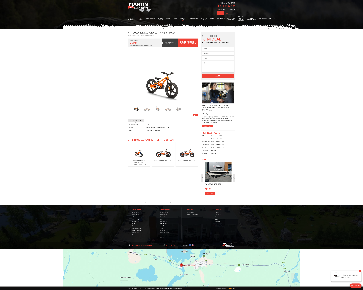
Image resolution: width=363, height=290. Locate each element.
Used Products (165, 209)
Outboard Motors (137, 228)
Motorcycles (135, 212)
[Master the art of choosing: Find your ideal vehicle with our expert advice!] (218, 93)
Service (190, 209)
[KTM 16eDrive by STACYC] (163, 150)
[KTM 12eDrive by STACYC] (187, 150)
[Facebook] (190, 245)
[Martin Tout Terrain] (139, 7)
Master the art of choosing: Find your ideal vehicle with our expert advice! (216, 107)
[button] (131, 76)
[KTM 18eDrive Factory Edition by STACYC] (139, 150)
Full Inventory (164, 212)
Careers (217, 217)
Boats (133, 223)
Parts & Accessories (192, 214)
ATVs (133, 217)
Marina (220, 13)
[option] (163, 76)
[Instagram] (193, 245)
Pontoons (134, 226)
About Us (218, 209)
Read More (207, 126)
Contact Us (218, 212)
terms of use (168, 288)
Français (231, 13)
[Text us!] (355, 286)
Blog (216, 219)
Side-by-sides (135, 219)
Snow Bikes (163, 226)
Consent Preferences (176, 288)
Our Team (218, 214)
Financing (134, 235)
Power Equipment (137, 230)
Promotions (135, 232)
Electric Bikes (135, 214)
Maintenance (191, 212)
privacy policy (159, 288)
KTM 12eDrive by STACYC (186, 160)
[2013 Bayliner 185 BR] (218, 172)
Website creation (220, 288)
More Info (210, 193)
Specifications (136, 120)
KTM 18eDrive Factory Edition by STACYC (138, 161)
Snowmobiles (135, 221)
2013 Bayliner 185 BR (214, 184)
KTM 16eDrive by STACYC (162, 160)
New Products (137, 209)
